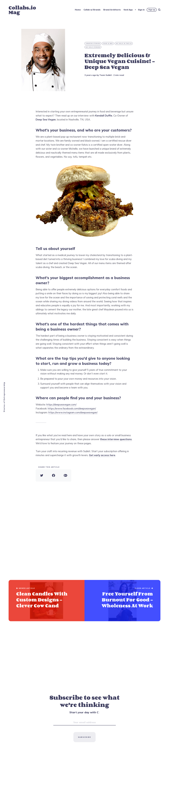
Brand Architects (112, 9)
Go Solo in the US (124, 43)
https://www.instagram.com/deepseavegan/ (72, 412)
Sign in (141, 9)
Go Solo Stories (93, 47)
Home (78, 9)
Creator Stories (93, 43)
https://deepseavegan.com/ (61, 404)
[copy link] (65, 475)
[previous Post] (122, 600)
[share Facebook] (53, 475)
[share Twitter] (42, 475)
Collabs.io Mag (22, 10)
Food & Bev (108, 43)
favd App (128, 9)
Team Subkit (105, 75)
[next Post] (46, 600)
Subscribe (84, 737)
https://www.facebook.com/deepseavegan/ (72, 408)
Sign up (151, 10)
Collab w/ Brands (92, 9)
